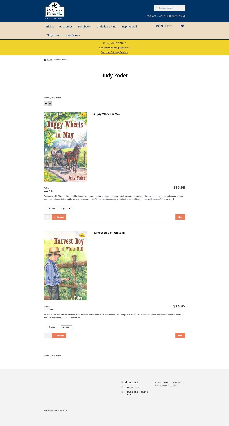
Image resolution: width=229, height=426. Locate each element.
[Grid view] (46, 103)
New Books (72, 35)
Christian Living (106, 26)
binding (52, 208)
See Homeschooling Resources (114, 47)
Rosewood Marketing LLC (166, 385)
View (180, 217)
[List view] (50, 103)
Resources (66, 26)
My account (131, 382)
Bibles (50, 26)
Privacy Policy (133, 387)
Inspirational (129, 26)
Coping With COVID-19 (114, 43)
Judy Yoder (48, 191)
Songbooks (85, 26)
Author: (47, 188)
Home (49, 60)
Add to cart (59, 217)
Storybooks (53, 35)
